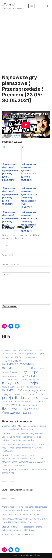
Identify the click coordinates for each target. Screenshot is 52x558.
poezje (36, 397)
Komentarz (7, 274)
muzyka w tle (12, 390)
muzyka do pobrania (17, 367)
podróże (30, 394)
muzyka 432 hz (30, 357)
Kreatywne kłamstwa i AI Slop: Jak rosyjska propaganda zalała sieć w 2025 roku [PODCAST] (25, 447)
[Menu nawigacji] (31, 6)
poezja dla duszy (15, 397)
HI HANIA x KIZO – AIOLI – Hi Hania (18, 534)
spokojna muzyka (34, 401)
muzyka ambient (12, 360)
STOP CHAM (8, 405)
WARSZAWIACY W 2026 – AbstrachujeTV (20, 514)
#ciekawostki (6, 350)
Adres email (7, 255)
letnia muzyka (8, 357)
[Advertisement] (26, 39)
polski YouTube (9, 401)
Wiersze (8, 412)
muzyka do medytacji (18, 364)
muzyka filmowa (9, 372)
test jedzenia (22, 405)
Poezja (40, 393)
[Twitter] (17, 326)
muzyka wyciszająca (34, 390)
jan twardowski (7, 354)
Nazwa (5, 245)
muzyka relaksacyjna (20, 383)
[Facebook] (10, 326)
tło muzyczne (12, 408)
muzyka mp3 (28, 371)
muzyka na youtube (33, 375)
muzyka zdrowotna (13, 394)
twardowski (33, 405)
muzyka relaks (32, 379)
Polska (45, 398)
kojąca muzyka (30, 354)
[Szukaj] (48, 6)
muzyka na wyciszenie (9, 376)
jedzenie (19, 353)
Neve (14, 555)
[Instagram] (4, 326)
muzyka (19, 357)
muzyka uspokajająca (12, 386)
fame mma (23, 350)
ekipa (15, 350)
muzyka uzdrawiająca (31, 387)
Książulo (40, 354)
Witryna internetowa (11, 264)
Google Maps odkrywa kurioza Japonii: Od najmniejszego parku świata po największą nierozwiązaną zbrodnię (23, 436)
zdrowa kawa (8, 433)
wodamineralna (9, 426)
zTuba (18, 413)
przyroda (21, 402)
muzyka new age (13, 379)
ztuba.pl (27, 412)
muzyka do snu (39, 368)
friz (31, 350)
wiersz (34, 408)
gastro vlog (38, 350)
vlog (25, 409)
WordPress (35, 555)
